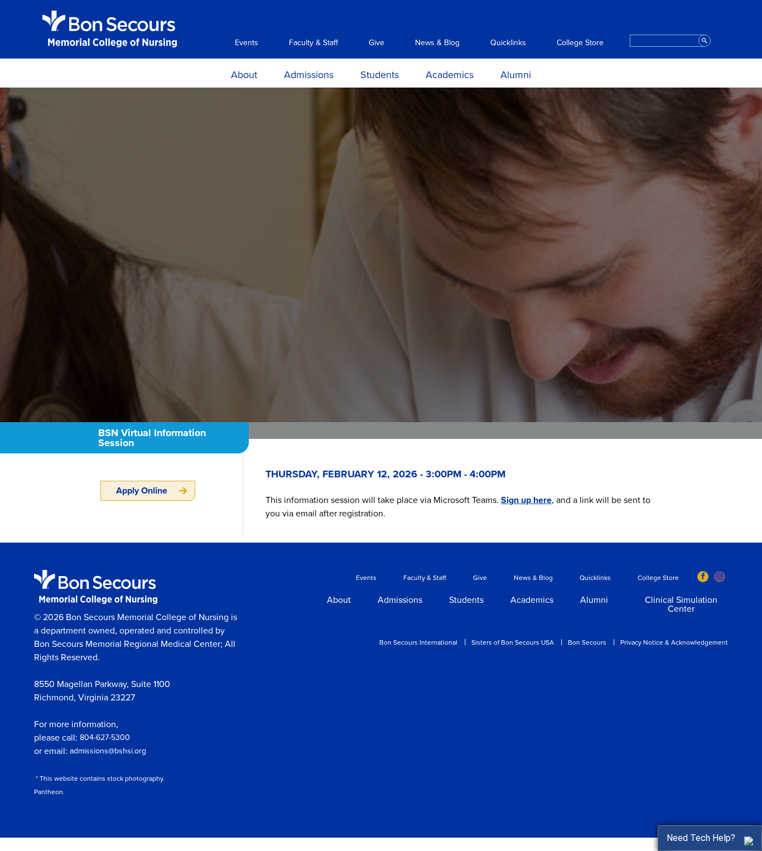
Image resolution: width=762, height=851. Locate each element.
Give (376, 43)
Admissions (309, 75)
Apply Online (141, 490)
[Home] (109, 29)
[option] (381, 255)
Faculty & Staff (313, 43)
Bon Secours (587, 642)
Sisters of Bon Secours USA (512, 642)
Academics (450, 75)
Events (246, 43)
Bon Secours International (418, 642)
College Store (580, 43)
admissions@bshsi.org (108, 751)
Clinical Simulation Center (681, 605)
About (244, 75)
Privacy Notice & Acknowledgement (674, 642)
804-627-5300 (105, 737)
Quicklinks (508, 43)
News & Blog (437, 43)
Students (379, 75)
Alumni (515, 75)
